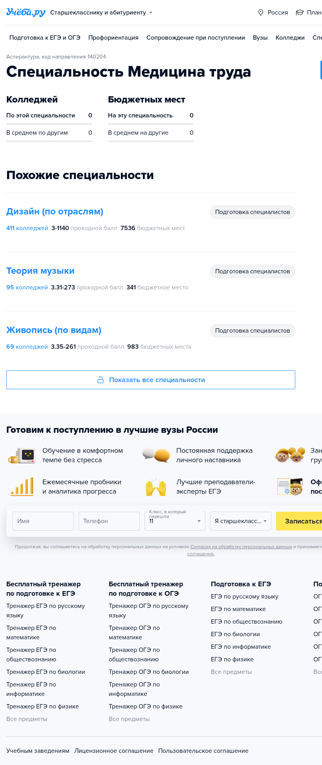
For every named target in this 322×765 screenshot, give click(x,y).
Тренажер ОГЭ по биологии (149, 672)
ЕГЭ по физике (232, 659)
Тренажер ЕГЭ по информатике (31, 689)
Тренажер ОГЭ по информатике (134, 689)
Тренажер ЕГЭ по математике (31, 632)
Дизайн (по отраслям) (54, 211)
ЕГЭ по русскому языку (244, 596)
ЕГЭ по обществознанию (246, 622)
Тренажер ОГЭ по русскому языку (148, 610)
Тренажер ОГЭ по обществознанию (134, 654)
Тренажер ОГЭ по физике (146, 706)
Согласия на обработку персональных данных (241, 546)
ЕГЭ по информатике (241, 647)
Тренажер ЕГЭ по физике (42, 706)
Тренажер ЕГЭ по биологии (45, 672)
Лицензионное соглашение (114, 751)
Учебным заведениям (38, 751)
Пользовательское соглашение (203, 751)
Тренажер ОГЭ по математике (134, 632)
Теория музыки (40, 270)
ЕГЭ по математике (238, 609)
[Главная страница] (26, 12)
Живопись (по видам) (53, 330)
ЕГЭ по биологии (235, 634)
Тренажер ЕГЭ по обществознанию (31, 654)
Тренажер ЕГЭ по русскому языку (45, 610)
